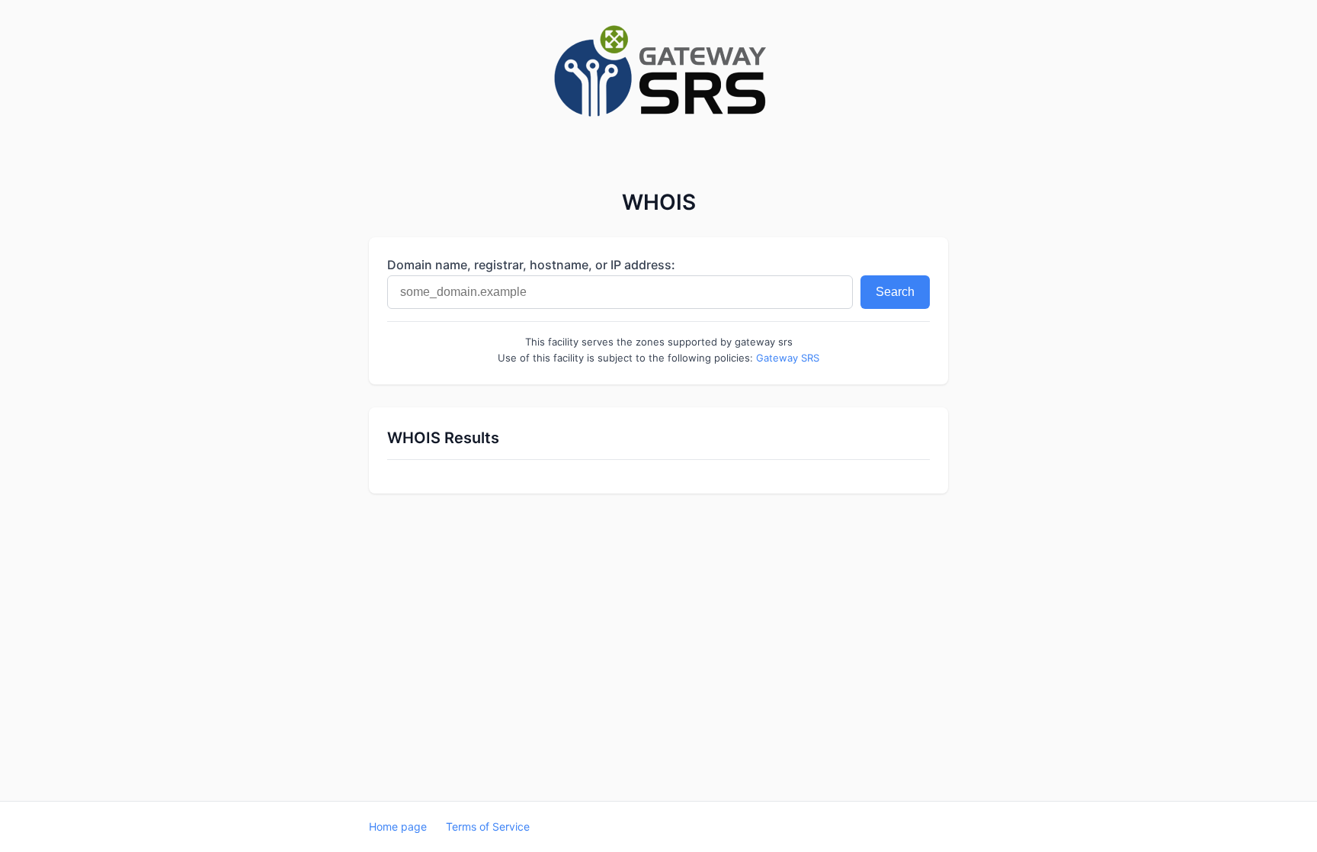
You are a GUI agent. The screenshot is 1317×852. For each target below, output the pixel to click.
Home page (398, 826)
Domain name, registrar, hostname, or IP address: (531, 264)
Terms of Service (488, 826)
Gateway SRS (787, 358)
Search (895, 291)
